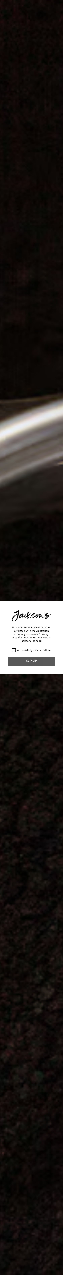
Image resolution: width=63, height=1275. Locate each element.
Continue (31, 661)
